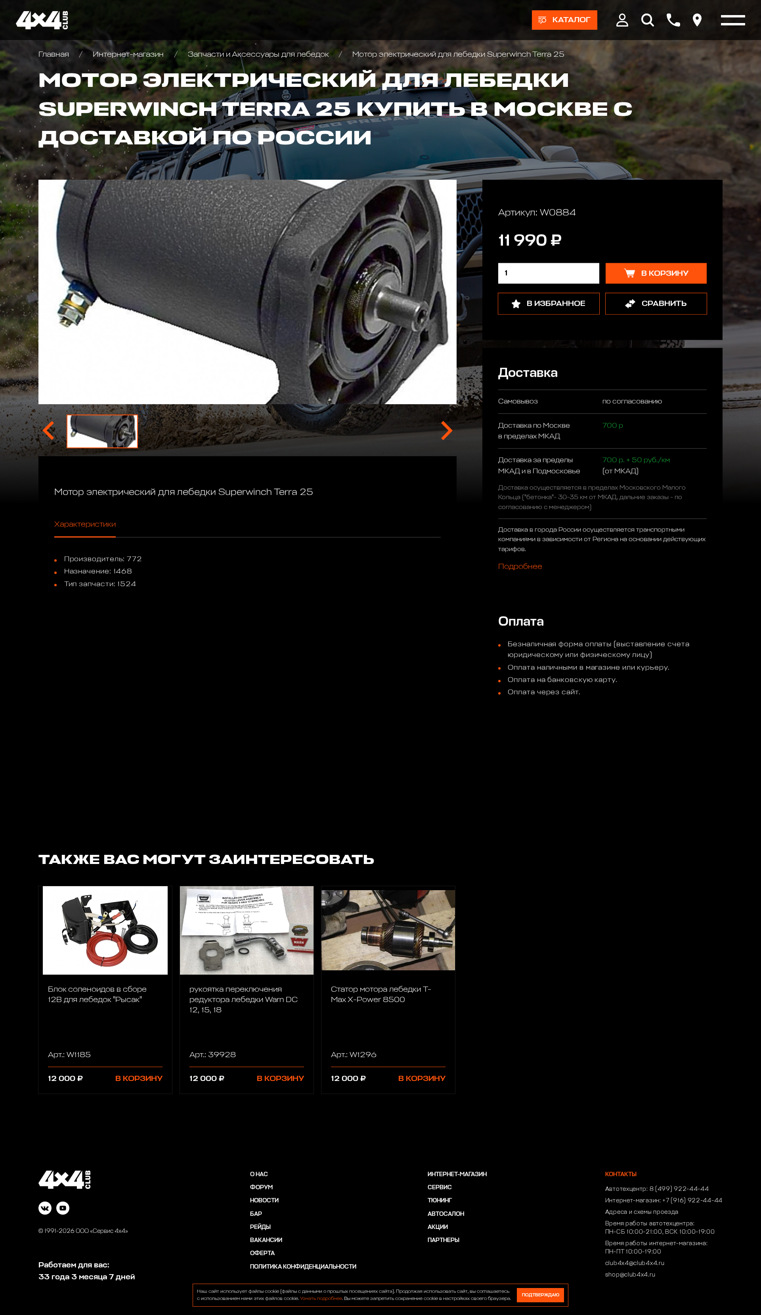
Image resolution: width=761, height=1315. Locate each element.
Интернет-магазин (128, 54)
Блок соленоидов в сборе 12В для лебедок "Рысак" (97, 994)
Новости (264, 1201)
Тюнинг (440, 1201)
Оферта (262, 1253)
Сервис (440, 1187)
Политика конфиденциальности (303, 1267)
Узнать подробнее (321, 1298)
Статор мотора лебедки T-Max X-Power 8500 (381, 994)
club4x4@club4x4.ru (635, 1263)
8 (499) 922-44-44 (679, 1189)
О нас (259, 1174)
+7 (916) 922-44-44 (692, 1201)
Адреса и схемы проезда (642, 1212)
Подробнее (520, 566)
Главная (54, 54)
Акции (438, 1227)
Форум (261, 1187)
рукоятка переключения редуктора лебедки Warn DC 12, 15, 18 (243, 999)
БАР (256, 1214)
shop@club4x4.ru (630, 1275)
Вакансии (266, 1240)
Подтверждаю (540, 1295)
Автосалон (446, 1214)
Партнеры (443, 1240)
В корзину (139, 1079)
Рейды (260, 1227)
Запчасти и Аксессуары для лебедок (258, 54)
